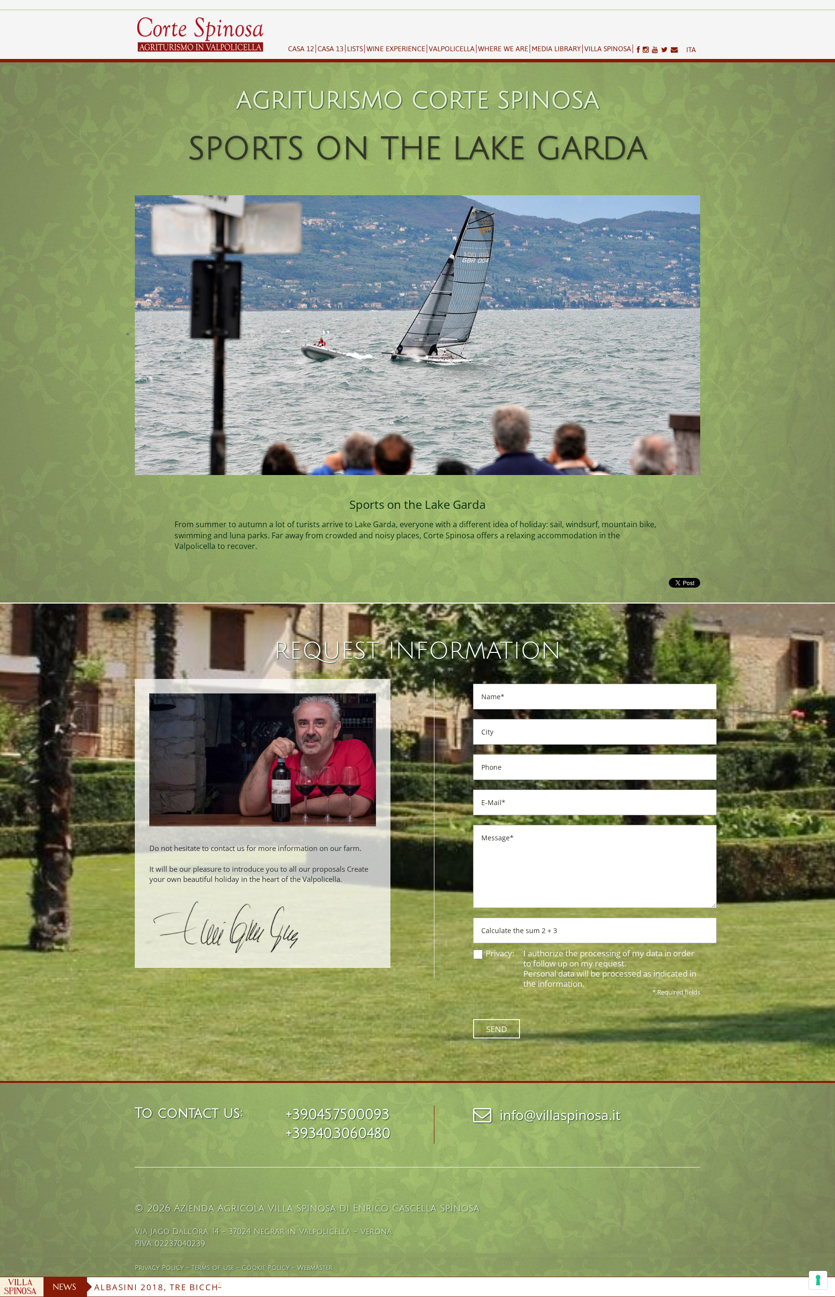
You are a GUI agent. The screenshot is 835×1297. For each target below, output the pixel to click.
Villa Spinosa (607, 48)
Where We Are (503, 48)
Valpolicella (452, 48)
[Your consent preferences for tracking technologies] (818, 1280)
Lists (355, 48)
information (560, 984)
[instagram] (645, 49)
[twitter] (664, 49)
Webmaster (314, 1268)
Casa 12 (301, 48)
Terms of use (212, 1268)
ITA (691, 49)
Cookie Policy (265, 1268)
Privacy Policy (159, 1268)
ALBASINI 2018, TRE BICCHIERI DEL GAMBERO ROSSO (217, 1287)
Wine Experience (395, 48)
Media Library (556, 48)
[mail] (676, 49)
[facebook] (636, 49)
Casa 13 (330, 48)
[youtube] (655, 49)
